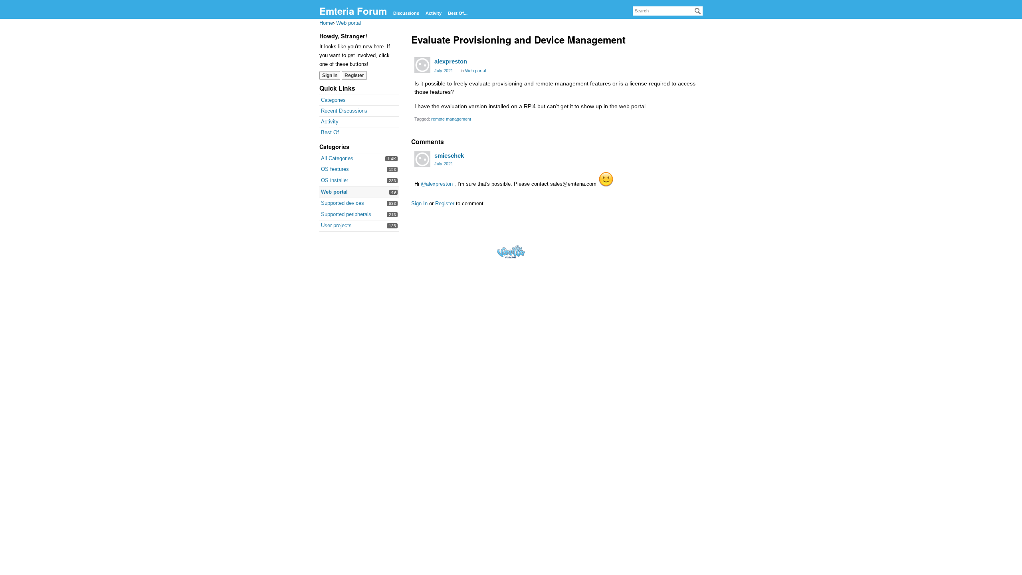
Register (354, 75)
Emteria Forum (353, 11)
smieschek (449, 155)
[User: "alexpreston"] (422, 65)
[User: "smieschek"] (422, 159)
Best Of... (457, 13)
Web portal (334, 192)
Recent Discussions (344, 111)
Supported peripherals (346, 214)
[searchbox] (668, 11)
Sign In (329, 75)
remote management (451, 119)
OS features (335, 169)
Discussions (406, 13)
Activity (434, 13)
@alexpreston (437, 184)
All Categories (337, 158)
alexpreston (450, 61)
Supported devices (342, 203)
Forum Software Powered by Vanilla (511, 251)
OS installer (334, 180)
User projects (336, 225)
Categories (333, 100)
